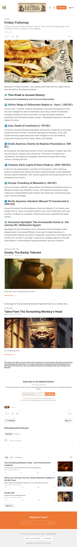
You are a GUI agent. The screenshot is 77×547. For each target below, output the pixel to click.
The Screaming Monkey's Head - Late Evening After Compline (27, 463)
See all (8, 506)
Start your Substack (33, 538)
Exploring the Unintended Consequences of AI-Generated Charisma (26, 483)
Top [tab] (6, 457)
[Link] (1, 94)
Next (67, 420)
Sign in (71, 8)
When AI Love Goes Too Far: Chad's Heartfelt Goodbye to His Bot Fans (29, 478)
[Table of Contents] (2, 273)
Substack (29, 543)
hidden (6, 19)
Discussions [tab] (18, 457)
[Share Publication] (54, 7)
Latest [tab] (11, 457)
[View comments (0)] (13, 36)
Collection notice (51, 534)
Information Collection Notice (38, 400)
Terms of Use (47, 398)
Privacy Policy (52, 400)
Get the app (48, 538)
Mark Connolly (8, 255)
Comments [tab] (8, 434)
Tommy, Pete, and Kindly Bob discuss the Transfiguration (22, 468)
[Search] (50, 7)
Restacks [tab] (16, 434)
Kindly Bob (9, 493)
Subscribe (61, 8)
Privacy (38, 534)
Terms (43, 534)
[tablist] (12, 434)
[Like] (5, 472)
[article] (38, 467)
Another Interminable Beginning (14, 495)
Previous (11, 420)
